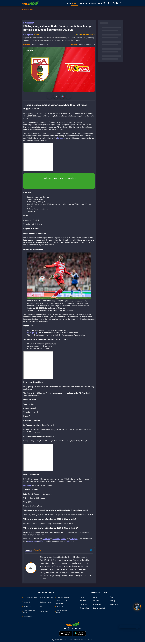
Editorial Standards (99, 608)
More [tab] (100, 3)
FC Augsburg (32, 333)
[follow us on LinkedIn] (80, 628)
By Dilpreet (28, 35)
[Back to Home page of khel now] (30, 3)
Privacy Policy (97, 604)
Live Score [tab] (92, 3)
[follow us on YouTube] (76, 628)
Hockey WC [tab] (83, 3)
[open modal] (137, 606)
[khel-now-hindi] (113, 3)
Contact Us (83, 604)
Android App (32, 541)
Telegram (69, 541)
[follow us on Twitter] (72, 628)
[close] (138, 627)
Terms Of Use (84, 608)
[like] (49, 96)
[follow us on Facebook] (65, 628)
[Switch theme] (108, 3)
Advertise (96, 601)
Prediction (27, 485)
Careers (95, 597)
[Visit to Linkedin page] (91, 550)
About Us (83, 601)
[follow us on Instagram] (69, 628)
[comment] (55, 96)
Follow (37, 34)
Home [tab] (69, 3)
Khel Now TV (114, 604)
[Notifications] (117, 3)
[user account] (121, 3)
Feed (111, 597)
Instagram (74, 539)
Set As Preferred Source (86, 34)
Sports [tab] (75, 3)
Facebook (56, 539)
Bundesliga (28, 23)
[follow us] (62, 96)
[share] (68, 96)
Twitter (63, 539)
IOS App (42, 541)
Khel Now (46, 539)
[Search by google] (104, 3)
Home (82, 597)
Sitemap (112, 601)
